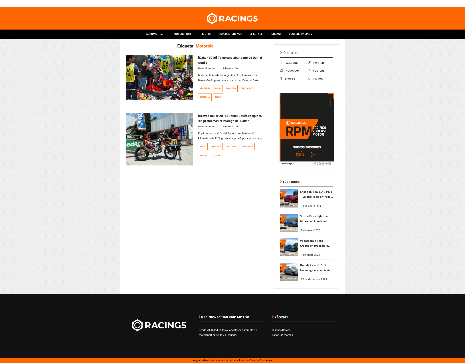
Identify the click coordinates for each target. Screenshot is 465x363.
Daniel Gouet (247, 88)
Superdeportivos (230, 34)
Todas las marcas (282, 335)
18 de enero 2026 (311, 206)
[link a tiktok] (337, 3)
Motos (206, 34)
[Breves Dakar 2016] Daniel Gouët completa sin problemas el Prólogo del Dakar (230, 118)
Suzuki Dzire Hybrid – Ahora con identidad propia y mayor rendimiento (314, 219)
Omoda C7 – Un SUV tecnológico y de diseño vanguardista (315, 268)
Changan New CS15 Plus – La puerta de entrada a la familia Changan (316, 195)
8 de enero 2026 (310, 230)
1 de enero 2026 (310, 255)
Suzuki (218, 97)
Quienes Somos (281, 330)
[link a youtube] (330, 3)
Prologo (204, 155)
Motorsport (182, 34)
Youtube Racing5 (300, 34)
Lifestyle (256, 34)
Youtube (318, 71)
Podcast (276, 34)
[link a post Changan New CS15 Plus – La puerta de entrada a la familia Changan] (289, 207)
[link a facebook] (319, 3)
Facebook (291, 63)
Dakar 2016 (231, 88)
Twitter (318, 63)
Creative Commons (260, 360)
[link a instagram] (326, 3)
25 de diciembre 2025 (314, 279)
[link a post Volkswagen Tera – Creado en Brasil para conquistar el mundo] (289, 255)
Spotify (290, 79)
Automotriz (154, 34)
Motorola (205, 97)
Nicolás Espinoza (206, 68)
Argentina (205, 88)
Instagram (292, 71)
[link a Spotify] (334, 3)
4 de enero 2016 (230, 68)
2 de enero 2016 (230, 126)
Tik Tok (318, 79)
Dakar (218, 88)
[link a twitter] (323, 3)
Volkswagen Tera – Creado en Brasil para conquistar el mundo (314, 243)
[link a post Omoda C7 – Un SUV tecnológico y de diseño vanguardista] (289, 280)
